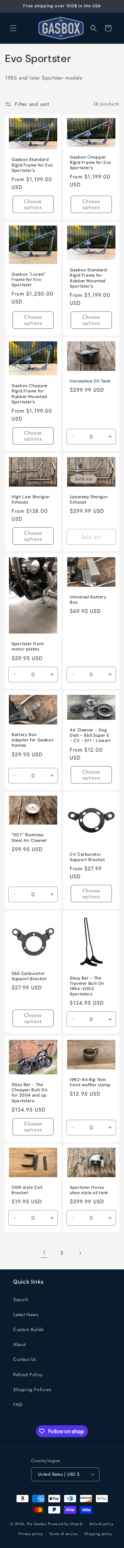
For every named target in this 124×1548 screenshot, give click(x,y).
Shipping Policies (32, 1389)
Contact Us (24, 1359)
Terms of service (63, 1533)
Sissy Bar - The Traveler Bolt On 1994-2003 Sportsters (87, 986)
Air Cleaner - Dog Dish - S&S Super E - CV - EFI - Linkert (90, 735)
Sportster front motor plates (28, 646)
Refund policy (102, 1523)
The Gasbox (36, 1523)
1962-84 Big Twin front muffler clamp (90, 1082)
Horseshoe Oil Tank (90, 381)
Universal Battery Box (88, 599)
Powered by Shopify (65, 1523)
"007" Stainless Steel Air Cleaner (29, 838)
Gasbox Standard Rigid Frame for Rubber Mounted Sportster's (88, 278)
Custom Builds (28, 1329)
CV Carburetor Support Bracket (87, 857)
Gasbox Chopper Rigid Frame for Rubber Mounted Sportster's (30, 394)
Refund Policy (28, 1374)
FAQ (17, 1404)
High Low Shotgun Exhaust (31, 499)
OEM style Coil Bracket (27, 1190)
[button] (13, 28)
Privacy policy (31, 1533)
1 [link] (44, 1252)
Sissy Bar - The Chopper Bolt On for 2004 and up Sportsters (29, 1093)
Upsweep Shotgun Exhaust (88, 499)
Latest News (26, 1314)
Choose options (33, 204)
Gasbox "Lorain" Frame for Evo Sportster (28, 280)
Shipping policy (98, 1533)
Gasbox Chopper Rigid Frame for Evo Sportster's (90, 162)
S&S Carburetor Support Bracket (29, 976)
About (19, 1344)
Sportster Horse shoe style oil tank (89, 1190)
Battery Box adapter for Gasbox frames (33, 740)
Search (20, 1299)
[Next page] (80, 1253)
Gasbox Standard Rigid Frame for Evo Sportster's (32, 165)
